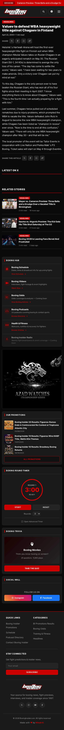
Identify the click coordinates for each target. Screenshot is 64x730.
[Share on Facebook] (17, 41)
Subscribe (32, 672)
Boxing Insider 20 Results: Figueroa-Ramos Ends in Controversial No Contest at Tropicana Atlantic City (37, 425)
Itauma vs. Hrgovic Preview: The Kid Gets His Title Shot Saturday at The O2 (39, 223)
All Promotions (32, 459)
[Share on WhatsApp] (23, 41)
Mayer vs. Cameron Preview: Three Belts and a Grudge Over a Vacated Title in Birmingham (39, 204)
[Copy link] (29, 41)
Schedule (10, 632)
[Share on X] (11, 41)
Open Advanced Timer (33, 521)
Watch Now (16, 288)
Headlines (9, 22)
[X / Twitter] (21, 705)
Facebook (47, 598)
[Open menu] (59, 11)
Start (18, 507)
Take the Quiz (32, 568)
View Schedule (17, 274)
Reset (46, 507)
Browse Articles (17, 330)
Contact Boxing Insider (17, 642)
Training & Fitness (41, 633)
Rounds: (28, 514)
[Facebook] (42, 705)
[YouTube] (35, 705)
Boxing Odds (39, 628)
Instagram (19, 598)
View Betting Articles (20, 302)
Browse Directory (18, 316)
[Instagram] (28, 705)
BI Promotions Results (43, 623)
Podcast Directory (15, 637)
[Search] (44, 11)
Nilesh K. (40, 722)
